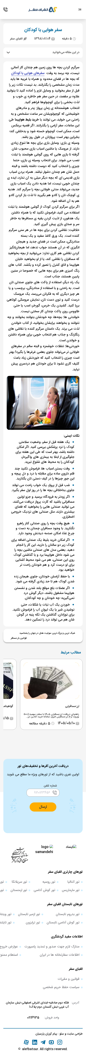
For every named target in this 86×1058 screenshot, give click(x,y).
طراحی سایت (74, 1033)
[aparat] (26, 1042)
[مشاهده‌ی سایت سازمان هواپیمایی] (20, 855)
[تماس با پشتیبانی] (5, 9)
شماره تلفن (50, 786)
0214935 (33, 1018)
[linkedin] (34, 1042)
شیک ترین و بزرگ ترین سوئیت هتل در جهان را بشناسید (47, 633)
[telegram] (43, 1042)
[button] (43, 807)
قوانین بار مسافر (19, 638)
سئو (61, 1033)
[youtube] (51, 1042)
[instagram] (59, 1042)
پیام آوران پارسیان (46, 1033)
